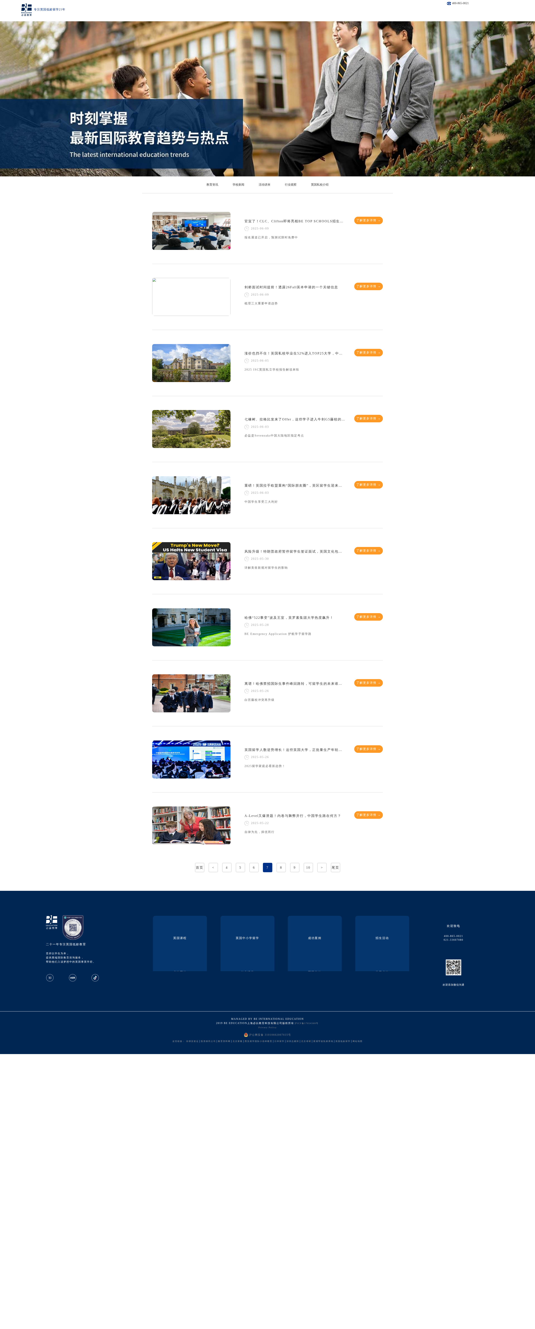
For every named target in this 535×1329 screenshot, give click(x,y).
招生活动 (382, 938)
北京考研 (306, 1041)
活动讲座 (264, 184)
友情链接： (178, 1041)
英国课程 (180, 938)
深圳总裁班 (293, 1041)
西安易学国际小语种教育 (258, 1041)
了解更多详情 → (368, 220)
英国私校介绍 (320, 184)
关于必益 (382, 972)
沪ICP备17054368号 (306, 1023)
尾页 (335, 867)
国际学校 (314, 972)
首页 (199, 867)
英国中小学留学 (247, 938)
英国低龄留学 (342, 1041)
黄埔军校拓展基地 (323, 1041)
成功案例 (314, 938)
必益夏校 (180, 972)
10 (308, 867)
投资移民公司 (208, 1041)
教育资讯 (212, 184)
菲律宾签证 (192, 1041)
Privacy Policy (268, 1027)
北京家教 (238, 1041)
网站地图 (358, 1041)
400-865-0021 (460, 3)
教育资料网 (224, 1041)
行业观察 (291, 184)
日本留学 (279, 1041)
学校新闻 (238, 184)
